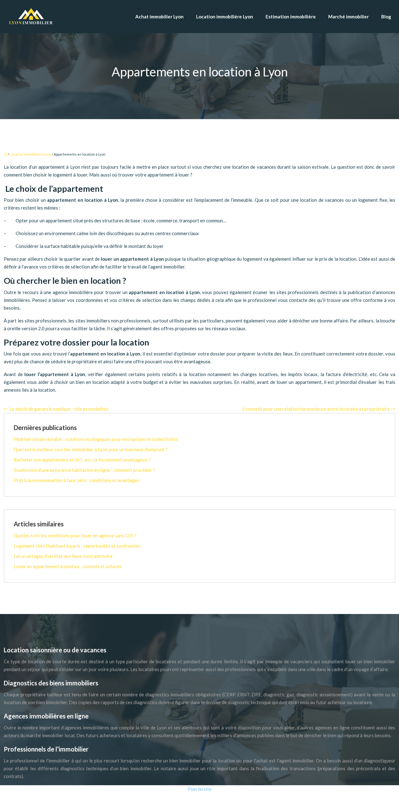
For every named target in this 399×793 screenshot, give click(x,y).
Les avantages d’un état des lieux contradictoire (63, 556)
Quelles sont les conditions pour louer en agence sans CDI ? (75, 535)
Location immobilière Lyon (224, 16)
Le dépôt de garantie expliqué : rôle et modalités (58, 409)
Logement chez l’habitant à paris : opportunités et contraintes (77, 546)
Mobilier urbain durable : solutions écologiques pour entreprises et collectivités (96, 439)
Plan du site (200, 789)
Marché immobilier (348, 16)
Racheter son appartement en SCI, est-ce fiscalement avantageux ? (82, 459)
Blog (386, 16)
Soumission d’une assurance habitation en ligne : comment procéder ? (84, 470)
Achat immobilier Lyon (159, 16)
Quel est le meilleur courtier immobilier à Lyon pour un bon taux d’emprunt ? (91, 449)
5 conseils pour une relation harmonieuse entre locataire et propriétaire (316, 409)
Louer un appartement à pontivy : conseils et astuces (68, 566)
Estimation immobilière (291, 16)
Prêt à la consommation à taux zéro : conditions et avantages (76, 480)
